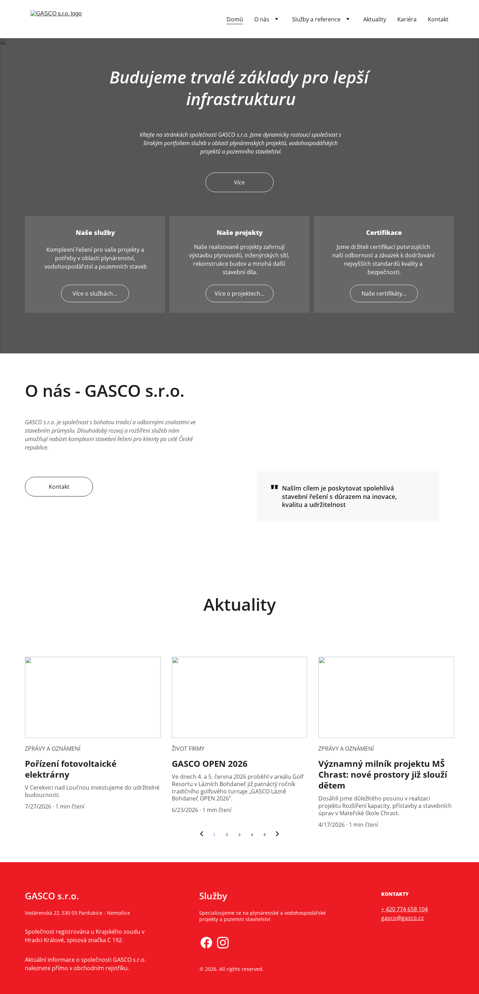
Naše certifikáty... (384, 293)
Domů (235, 19)
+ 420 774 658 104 (404, 909)
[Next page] (277, 835)
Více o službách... (95, 293)
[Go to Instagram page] (223, 942)
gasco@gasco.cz (402, 918)
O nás (261, 19)
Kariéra (407, 19)
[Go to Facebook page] (206, 942)
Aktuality (374, 19)
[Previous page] (201, 835)
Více (239, 182)
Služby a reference (316, 19)
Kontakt (438, 19)
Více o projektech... (239, 293)
